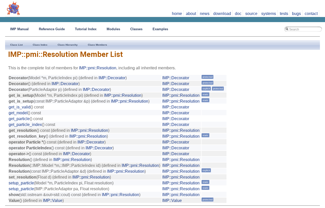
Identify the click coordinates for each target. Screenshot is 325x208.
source (251, 13)
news (204, 13)
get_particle (19, 119)
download (222, 13)
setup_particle (21, 183)
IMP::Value (52, 200)
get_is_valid (19, 107)
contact (311, 13)
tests (284, 13)
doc (238, 13)
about (191, 13)
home (177, 13)
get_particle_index (25, 124)
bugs (296, 13)
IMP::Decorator (112, 78)
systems (268, 13)
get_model (18, 113)
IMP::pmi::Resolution (97, 68)
